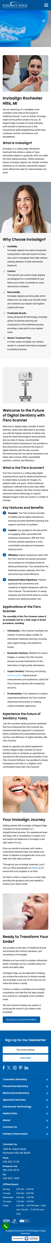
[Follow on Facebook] (4, 1068)
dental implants (14, 675)
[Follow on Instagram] (15, 1068)
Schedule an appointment (21, 1019)
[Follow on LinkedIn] (26, 1067)
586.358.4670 (11, 1170)
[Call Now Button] (6, 1226)
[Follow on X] (8, 1067)
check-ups (36, 868)
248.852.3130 (11, 1161)
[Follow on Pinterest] (20, 1068)
